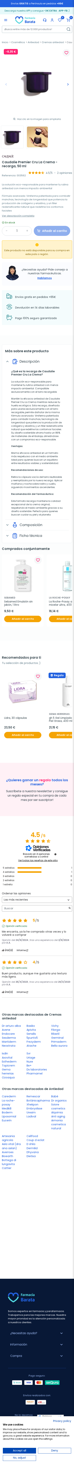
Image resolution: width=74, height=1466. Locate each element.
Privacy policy (62, 1421)
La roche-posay (8, 1102)
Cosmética (18, 42)
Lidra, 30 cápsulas (15, 718)
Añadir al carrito (23, 619)
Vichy (55, 1026)
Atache (31, 1046)
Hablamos (44, 278)
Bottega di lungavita (9, 1162)
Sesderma (9, 1038)
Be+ (29, 1065)
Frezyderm (34, 1042)
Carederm (9, 1096)
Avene (6, 1030)
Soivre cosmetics (58, 1106)
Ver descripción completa (18, 216)
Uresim (31, 1112)
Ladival (31, 1116)
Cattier (6, 1168)
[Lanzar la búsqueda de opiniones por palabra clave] (69, 908)
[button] (68, 20)
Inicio (5, 42)
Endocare (8, 1034)
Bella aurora (59, 1046)
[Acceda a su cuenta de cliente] (52, 20)
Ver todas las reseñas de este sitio (38, 860)
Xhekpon (32, 1104)
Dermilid (32, 1148)
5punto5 (32, 1038)
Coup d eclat (35, 1140)
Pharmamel (35, 1073)
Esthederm (9, 1061)
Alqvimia (57, 1112)
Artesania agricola (8, 1138)
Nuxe (30, 1061)
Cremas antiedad (53, 42)
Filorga (55, 1030)
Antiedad (33, 42)
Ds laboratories (37, 1069)
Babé (54, 1096)
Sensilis (31, 1034)
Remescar (33, 1096)
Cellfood (32, 1136)
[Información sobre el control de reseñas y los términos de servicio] (55, 854)
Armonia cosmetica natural (58, 1124)
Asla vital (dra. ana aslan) (11, 1146)
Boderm (7, 1112)
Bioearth (7, 1156)
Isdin (5, 1053)
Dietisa (31, 1156)
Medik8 (6, 1108)
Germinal (57, 1038)
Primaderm (58, 1042)
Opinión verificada (16, 926)
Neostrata (8, 1046)
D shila (31, 1144)
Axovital (7, 1057)
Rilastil (55, 1034)
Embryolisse (34, 1108)
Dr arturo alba (11, 1026)
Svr (29, 1053)
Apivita (31, 1030)
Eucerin (7, 1120)
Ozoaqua (8, 1077)
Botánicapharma (38, 1100)
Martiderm (9, 1042)
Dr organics (59, 1100)
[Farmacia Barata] (25, 20)
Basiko (31, 1026)
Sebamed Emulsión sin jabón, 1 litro (18, 603)
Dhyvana (33, 1152)
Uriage (31, 1057)
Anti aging (58, 1116)
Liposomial (9, 1116)
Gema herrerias (8, 1071)
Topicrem (8, 1065)
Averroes (7, 1152)
